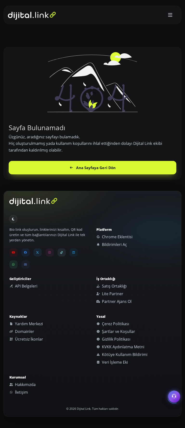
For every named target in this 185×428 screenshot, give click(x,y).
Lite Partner (112, 293)
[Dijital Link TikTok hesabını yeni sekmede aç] (62, 252)
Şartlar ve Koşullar (118, 331)
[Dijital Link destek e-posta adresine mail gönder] (25, 264)
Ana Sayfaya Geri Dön (96, 167)
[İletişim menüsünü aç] (174, 397)
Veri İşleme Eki (114, 362)
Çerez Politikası (115, 323)
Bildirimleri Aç (114, 244)
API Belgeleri (25, 286)
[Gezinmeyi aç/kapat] (170, 15)
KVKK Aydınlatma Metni (122, 346)
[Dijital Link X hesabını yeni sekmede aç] (37, 252)
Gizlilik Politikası (115, 339)
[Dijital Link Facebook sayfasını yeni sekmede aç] (25, 252)
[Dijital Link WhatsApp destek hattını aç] (13, 264)
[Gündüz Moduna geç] (13, 219)
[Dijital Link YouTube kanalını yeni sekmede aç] (13, 252)
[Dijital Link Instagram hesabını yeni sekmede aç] (50, 252)
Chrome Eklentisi (116, 236)
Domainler (24, 331)
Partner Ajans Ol (116, 301)
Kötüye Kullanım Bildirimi (124, 354)
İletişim (21, 392)
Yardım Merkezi (28, 323)
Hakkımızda (25, 384)
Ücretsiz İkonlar (28, 339)
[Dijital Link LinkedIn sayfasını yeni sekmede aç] (74, 252)
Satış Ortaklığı (114, 286)
